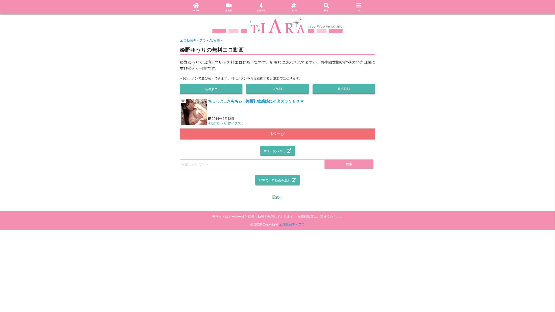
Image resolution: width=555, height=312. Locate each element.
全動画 (228, 10)
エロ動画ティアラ (292, 224)
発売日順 (344, 89)
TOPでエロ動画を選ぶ (275, 180)
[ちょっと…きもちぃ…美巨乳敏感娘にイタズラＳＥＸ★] (194, 112)
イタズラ (237, 123)
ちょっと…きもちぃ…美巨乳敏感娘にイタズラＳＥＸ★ (256, 101)
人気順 (277, 89)
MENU (359, 10)
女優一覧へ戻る (275, 151)
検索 (326, 10)
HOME (196, 10)
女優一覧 (261, 10)
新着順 (210, 89)
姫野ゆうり (219, 123)
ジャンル (293, 10)
